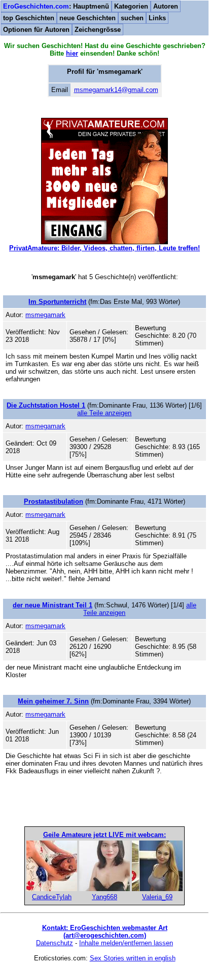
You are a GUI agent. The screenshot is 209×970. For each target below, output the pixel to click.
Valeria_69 (157, 897)
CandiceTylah (52, 897)
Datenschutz (54, 943)
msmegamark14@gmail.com (116, 90)
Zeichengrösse (98, 29)
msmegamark (45, 315)
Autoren (165, 6)
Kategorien (131, 6)
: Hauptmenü (56, 6)
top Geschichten (28, 18)
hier (72, 53)
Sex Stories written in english (133, 958)
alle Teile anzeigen (104, 413)
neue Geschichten (87, 18)
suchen (132, 18)
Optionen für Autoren (36, 29)
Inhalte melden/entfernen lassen (126, 943)
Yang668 (104, 897)
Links (157, 18)
